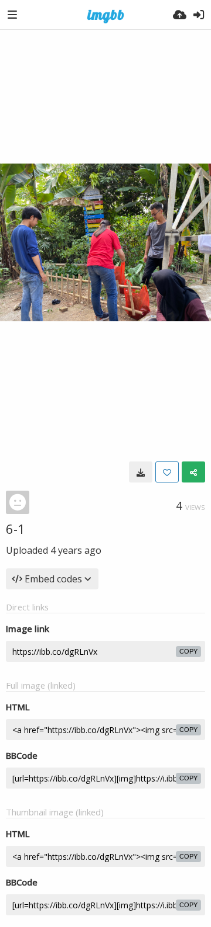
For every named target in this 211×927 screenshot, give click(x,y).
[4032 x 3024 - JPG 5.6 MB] (140, 471)
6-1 (15, 528)
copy (188, 651)
